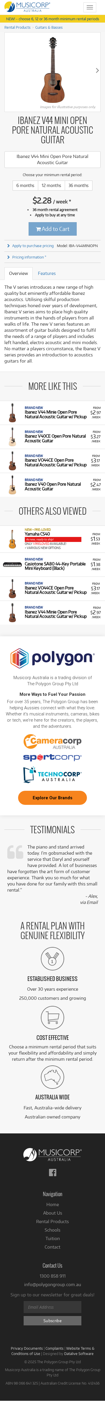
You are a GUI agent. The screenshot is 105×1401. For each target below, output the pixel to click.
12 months (51, 185)
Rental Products (17, 27)
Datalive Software (79, 1353)
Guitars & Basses (49, 27)
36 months (79, 185)
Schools (52, 1230)
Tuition (53, 1238)
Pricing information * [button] (29, 257)
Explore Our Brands (52, 797)
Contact (52, 1247)
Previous (7, 70)
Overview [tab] (18, 273)
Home (52, 1204)
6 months (25, 185)
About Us (52, 1213)
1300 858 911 (53, 1276)
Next (97, 70)
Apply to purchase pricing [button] (33, 245)
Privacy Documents (27, 1348)
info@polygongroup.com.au (52, 1284)
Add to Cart (55, 228)
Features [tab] (47, 273)
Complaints (55, 1348)
